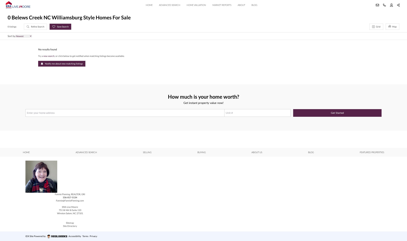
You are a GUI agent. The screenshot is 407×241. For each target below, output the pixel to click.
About (241, 5)
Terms (85, 236)
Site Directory (70, 226)
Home (149, 5)
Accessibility (75, 236)
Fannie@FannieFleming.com (70, 200)
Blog (254, 5)
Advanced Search (169, 5)
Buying (201, 152)
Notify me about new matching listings (64, 63)
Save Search (63, 26)
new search (49, 56)
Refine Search (37, 26)
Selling (147, 152)
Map (394, 26)
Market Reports (221, 5)
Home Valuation (196, 5)
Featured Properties (372, 152)
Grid (378, 26)
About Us (257, 152)
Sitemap (70, 222)
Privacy (93, 236)
